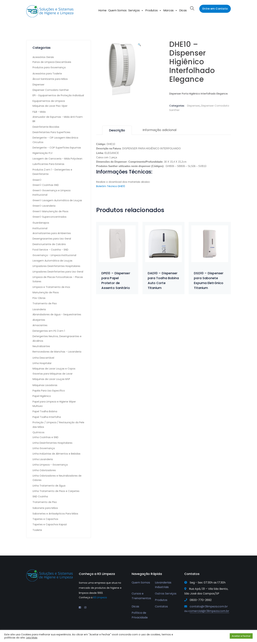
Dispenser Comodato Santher (51, 90)
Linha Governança (44, 448)
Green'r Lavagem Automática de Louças (57, 200)
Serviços (134, 10)
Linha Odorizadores (44, 470)
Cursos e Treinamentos (141, 596)
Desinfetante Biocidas (46, 127)
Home (102, 10)
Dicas (183, 10)
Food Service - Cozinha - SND (50, 249)
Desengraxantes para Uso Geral (52, 238)
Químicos (38, 432)
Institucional (40, 228)
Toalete (37, 530)
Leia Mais (31, 637)
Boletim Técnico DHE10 (110, 186)
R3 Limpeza (100, 597)
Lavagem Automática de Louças (52, 260)
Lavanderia (39, 309)
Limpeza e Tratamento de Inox (51, 287)
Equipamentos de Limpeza (49, 101)
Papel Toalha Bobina (45, 411)
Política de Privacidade (140, 615)
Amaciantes (40, 325)
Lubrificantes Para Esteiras (48, 164)
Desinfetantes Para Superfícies (51, 132)
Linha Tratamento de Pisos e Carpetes (56, 491)
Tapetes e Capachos (45, 519)
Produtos (151, 10)
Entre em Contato (215, 8)
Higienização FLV (42, 153)
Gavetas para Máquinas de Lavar (53, 373)
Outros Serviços (165, 594)
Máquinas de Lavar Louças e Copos (54, 368)
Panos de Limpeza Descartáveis (52, 62)
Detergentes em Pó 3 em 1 (49, 331)
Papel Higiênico (42, 396)
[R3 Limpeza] (49, 11)
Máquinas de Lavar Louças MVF (51, 379)
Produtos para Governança (49, 67)
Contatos (161, 606)
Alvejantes (39, 320)
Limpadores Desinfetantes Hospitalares (56, 266)
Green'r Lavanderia (44, 206)
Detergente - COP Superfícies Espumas (57, 147)
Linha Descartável (43, 358)
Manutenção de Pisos (46, 292)
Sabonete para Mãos (45, 508)
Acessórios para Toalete (47, 73)
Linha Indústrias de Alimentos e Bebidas (56, 453)
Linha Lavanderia (43, 459)
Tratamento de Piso (45, 303)
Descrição (117, 130)
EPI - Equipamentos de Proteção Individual (58, 95)
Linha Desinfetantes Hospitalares (52, 443)
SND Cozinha (40, 496)
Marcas (168, 10)
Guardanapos (41, 222)
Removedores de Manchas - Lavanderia (57, 351)
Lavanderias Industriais (163, 585)
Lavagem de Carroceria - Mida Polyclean (57, 158)
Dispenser (193, 105)
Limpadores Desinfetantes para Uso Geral (58, 271)
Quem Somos (117, 10)
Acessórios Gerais (43, 57)
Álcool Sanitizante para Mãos (50, 79)
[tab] (117, 130)
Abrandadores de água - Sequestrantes (57, 314)
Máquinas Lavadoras (45, 385)
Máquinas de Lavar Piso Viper (50, 106)
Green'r (37, 180)
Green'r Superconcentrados (49, 217)
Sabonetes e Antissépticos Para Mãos (55, 513)
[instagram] (85, 607)
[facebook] (80, 607)
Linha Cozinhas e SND (45, 437)
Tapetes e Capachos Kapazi (50, 524)
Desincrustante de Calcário (49, 244)
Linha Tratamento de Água (49, 485)
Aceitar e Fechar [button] (241, 636)
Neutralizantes (41, 346)
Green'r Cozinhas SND (46, 185)
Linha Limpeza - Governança (50, 464)
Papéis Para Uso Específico (49, 390)
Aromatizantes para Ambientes (52, 233)
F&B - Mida (39, 112)
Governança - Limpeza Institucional (54, 255)
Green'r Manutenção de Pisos (50, 211)
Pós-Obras (39, 298)
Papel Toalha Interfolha (47, 417)
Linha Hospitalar (42, 363)
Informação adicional (159, 130)
